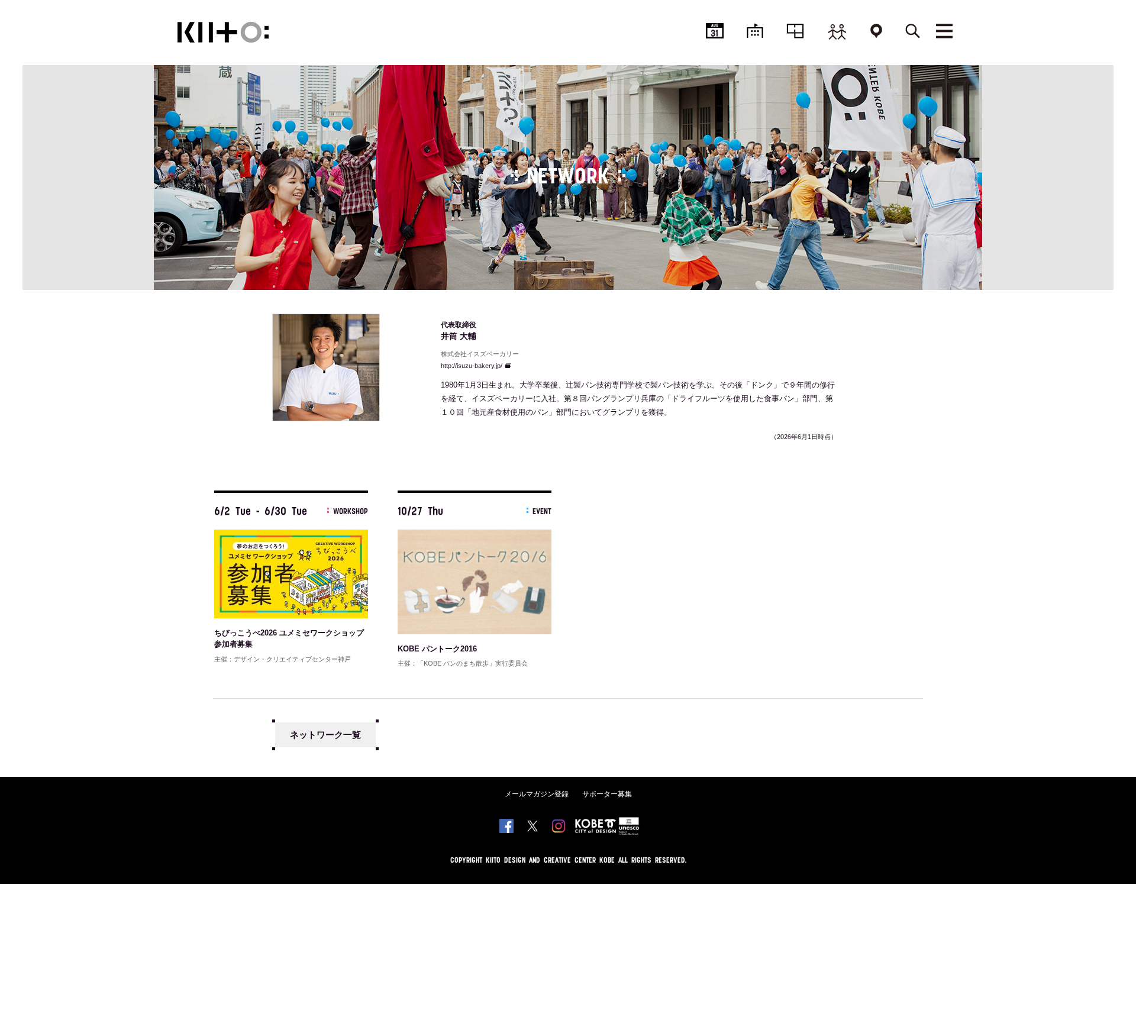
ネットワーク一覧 (325, 735)
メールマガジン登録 (537, 794)
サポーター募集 (607, 794)
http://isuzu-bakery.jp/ (471, 365)
